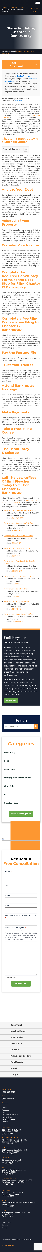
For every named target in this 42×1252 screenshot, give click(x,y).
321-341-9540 (17, 556)
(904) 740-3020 (8, 1154)
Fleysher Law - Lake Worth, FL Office (18, 536)
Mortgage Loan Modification (17, 777)
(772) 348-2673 (8, 1206)
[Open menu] (37, 2)
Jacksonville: (6, 1148)
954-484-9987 (18, 518)
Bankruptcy (11, 51)
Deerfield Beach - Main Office (11, 1138)
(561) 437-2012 (7, 1164)
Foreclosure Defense (10, 1115)
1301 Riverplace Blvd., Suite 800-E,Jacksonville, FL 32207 (14, 1151)
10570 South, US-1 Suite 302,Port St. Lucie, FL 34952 (12, 1193)
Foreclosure (9, 769)
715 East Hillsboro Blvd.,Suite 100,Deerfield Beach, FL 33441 (14, 1141)
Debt (6, 761)
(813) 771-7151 (7, 1216)
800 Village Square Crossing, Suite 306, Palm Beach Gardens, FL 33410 (17, 1181)
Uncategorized (11, 803)
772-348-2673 (17, 596)
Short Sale (9, 786)
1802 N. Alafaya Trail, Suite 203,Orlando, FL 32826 (14, 1171)
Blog (3, 1112)
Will (5, 794)
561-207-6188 (17, 571)
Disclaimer (5, 1225)
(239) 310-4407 (8, 1134)
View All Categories (21, 813)
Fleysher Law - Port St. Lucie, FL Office (19, 576)
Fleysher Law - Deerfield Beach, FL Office (20, 510)
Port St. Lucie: (6, 1190)
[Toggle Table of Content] (24, 150)
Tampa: (4, 1210)
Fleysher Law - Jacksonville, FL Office (18, 523)
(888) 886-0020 (8, 1092)
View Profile (11, 700)
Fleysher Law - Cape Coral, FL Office (18, 614)
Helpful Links (7, 1117)
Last (6, 885)
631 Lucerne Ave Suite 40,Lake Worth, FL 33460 (11, 1161)
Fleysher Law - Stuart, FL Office (16, 589)
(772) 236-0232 (8, 1196)
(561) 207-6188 (7, 1184)
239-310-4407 (17, 622)
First (6, 875)
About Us (5, 1110)
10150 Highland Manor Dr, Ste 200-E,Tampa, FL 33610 (16, 1213)
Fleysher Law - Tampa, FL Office (16, 601)
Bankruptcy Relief (9, 1119)
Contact (5, 1122)
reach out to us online (11, 502)
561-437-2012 (17, 543)
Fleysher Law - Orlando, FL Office (17, 548)
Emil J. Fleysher (24, 76)
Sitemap (4, 1228)
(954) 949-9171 (8, 1098)
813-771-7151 (16, 609)
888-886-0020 (31, 500)
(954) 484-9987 (8, 1144)
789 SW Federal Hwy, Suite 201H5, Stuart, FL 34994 (18, 1203)
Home (4, 51)
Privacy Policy (6, 1222)
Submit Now (21, 983)
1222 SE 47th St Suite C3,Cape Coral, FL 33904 (11, 1131)
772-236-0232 (17, 584)
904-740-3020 (17, 531)
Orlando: (4, 1168)
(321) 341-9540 (7, 1174)
